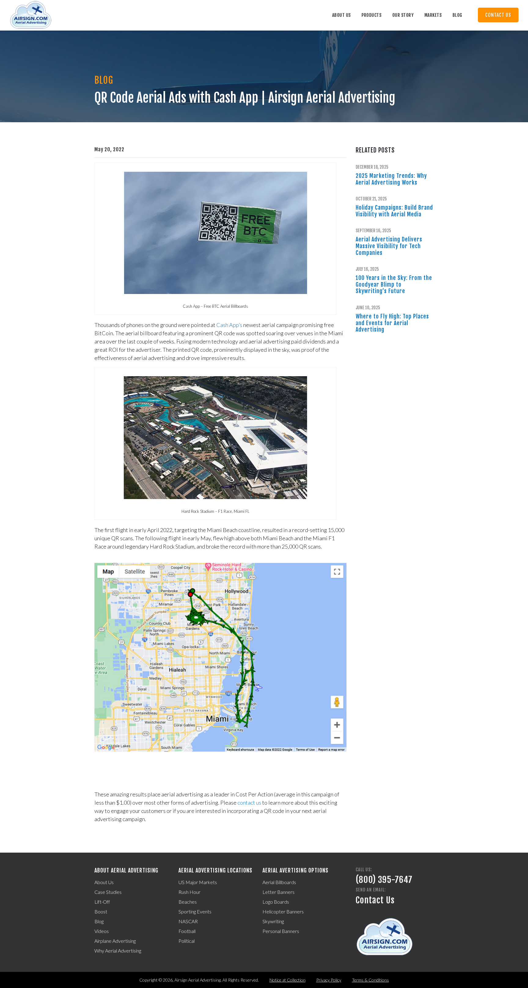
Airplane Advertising (115, 941)
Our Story (403, 15)
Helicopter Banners (283, 911)
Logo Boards (275, 902)
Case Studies (108, 892)
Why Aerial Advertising (117, 950)
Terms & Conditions (370, 979)
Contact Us (498, 15)
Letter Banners (278, 892)
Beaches (187, 902)
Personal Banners (280, 931)
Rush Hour (189, 892)
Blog (457, 15)
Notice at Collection (288, 979)
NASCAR (188, 921)
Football (187, 931)
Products (371, 15)
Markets (433, 15)
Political (186, 941)
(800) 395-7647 (384, 879)
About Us (341, 15)
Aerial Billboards (279, 882)
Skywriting (273, 921)
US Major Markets (197, 882)
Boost (100, 911)
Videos (101, 931)
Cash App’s (229, 324)
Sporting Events (194, 911)
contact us (249, 802)
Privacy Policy (328, 979)
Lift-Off (102, 902)
